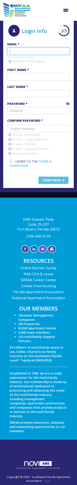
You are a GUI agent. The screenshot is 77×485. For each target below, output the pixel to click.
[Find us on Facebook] (25, 249)
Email (12, 44)
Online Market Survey (38, 268)
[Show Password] (68, 104)
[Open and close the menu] (52, 10)
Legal (47, 481)
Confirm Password (23, 120)
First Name (16, 70)
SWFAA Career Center (38, 280)
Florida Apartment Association (38, 292)
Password (16, 104)
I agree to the (30, 163)
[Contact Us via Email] (51, 249)
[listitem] (27, 31)
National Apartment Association (38, 298)
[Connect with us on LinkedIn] (34, 249)
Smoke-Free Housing (38, 286)
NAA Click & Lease (38, 274)
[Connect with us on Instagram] (43, 249)
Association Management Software (38, 468)
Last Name (16, 87)
